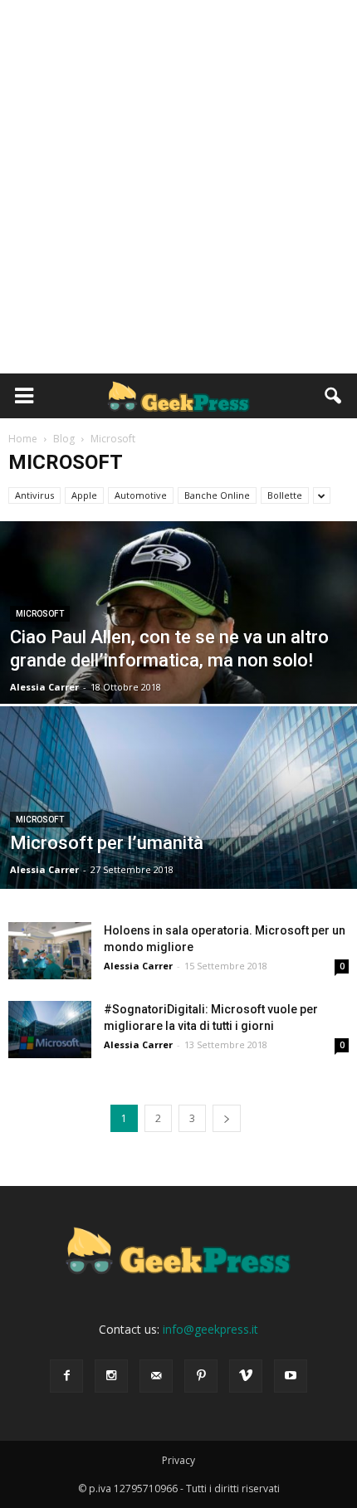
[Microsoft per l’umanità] (178, 860)
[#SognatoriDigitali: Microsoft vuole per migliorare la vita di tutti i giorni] (49, 1029)
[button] (334, 395)
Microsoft (40, 613)
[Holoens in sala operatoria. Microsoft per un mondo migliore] (49, 950)
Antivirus (34, 495)
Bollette (284, 495)
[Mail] (156, 1376)
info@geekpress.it (210, 1329)
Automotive (141, 495)
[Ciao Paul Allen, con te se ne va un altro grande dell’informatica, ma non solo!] (178, 675)
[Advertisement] (178, 186)
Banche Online (217, 495)
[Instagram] (111, 1376)
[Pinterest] (201, 1376)
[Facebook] (66, 1376)
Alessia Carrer (44, 687)
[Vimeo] (245, 1376)
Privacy (178, 1460)
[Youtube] (290, 1376)
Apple (84, 495)
